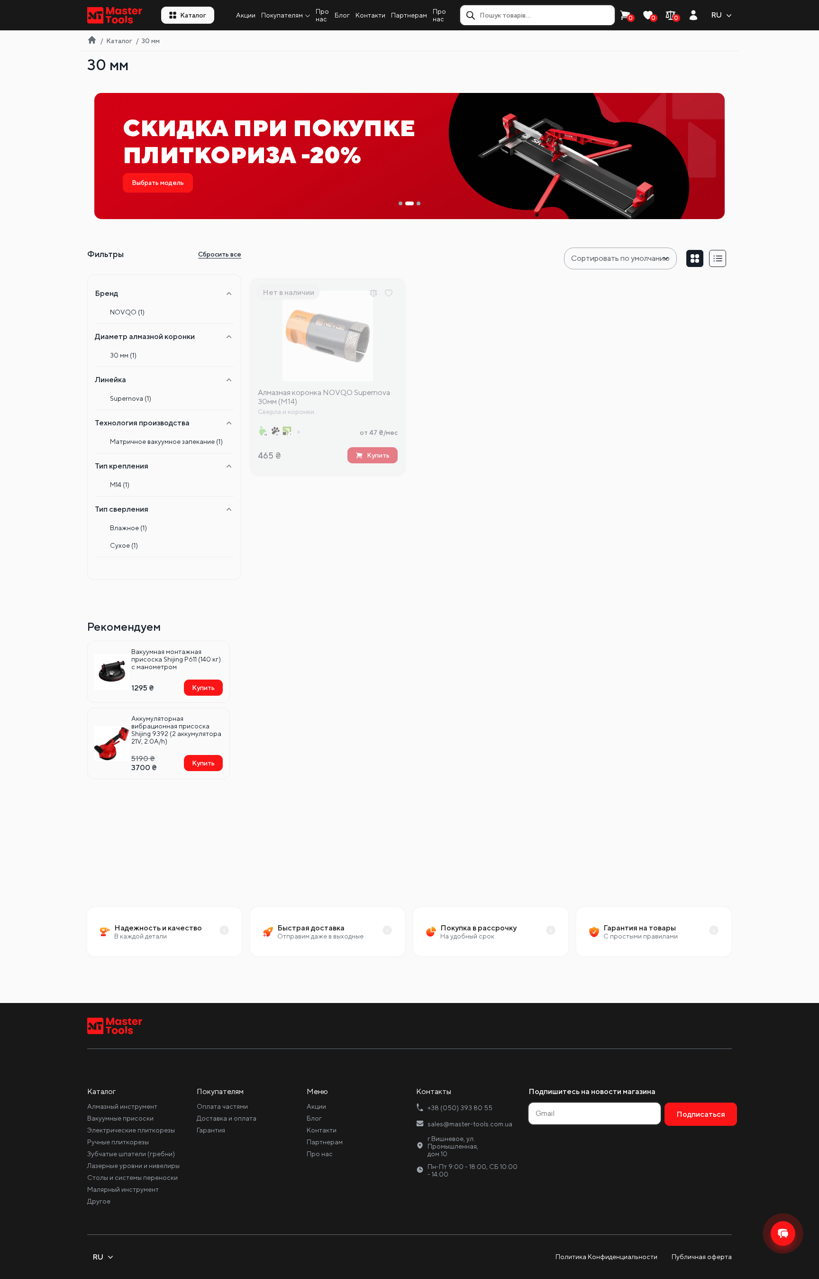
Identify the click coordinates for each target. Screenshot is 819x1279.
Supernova (130, 398)
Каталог (193, 15)
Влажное (128, 528)
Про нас (322, 15)
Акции (245, 15)
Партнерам (409, 15)
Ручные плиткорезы (118, 1142)
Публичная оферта (702, 1257)
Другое (98, 1201)
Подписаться (700, 1114)
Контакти (370, 15)
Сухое (124, 545)
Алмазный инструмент (122, 1106)
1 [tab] (400, 203)
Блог (342, 15)
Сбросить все (219, 254)
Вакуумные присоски (120, 1118)
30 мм (123, 355)
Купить (203, 687)
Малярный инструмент (123, 1189)
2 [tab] (409, 203)
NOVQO (127, 312)
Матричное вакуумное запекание (166, 441)
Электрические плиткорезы (131, 1130)
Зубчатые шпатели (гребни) (131, 1154)
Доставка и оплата (226, 1118)
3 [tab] (418, 203)
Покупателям (282, 15)
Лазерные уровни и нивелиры (133, 1165)
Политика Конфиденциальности (606, 1257)
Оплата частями (222, 1106)
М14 (119, 484)
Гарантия (211, 1130)
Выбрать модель (158, 182)
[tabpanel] (409, 156)
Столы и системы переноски (132, 1177)
